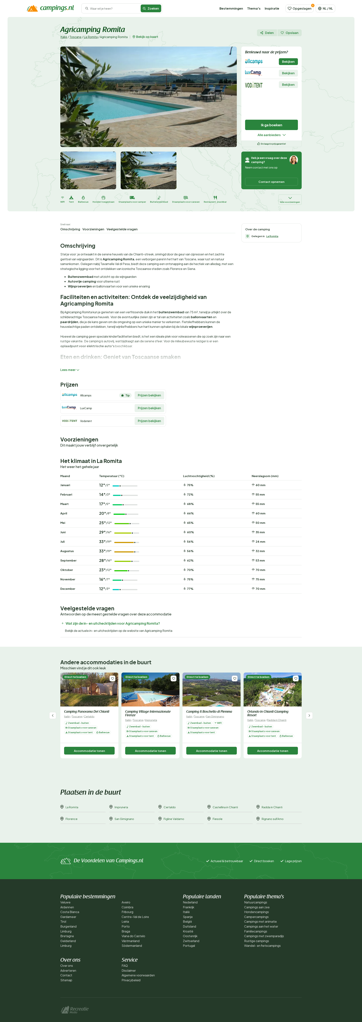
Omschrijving (70, 229)
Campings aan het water (261, 926)
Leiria (125, 921)
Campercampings (256, 917)
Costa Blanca (69, 912)
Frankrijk (188, 907)
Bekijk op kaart (147, 36)
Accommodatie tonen (89, 750)
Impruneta (151, 720)
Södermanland (132, 946)
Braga (126, 931)
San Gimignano (215, 716)
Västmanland (131, 941)
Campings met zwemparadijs (264, 936)
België (187, 921)
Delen (269, 33)
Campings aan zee (257, 907)
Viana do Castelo (133, 936)
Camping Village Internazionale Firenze (148, 713)
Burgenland (68, 926)
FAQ (125, 966)
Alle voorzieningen (290, 202)
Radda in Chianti (276, 720)
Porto (126, 926)
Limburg (65, 931)
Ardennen (67, 907)
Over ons (66, 966)
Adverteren (68, 970)
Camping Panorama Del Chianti (86, 712)
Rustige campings (256, 941)
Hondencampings (256, 912)
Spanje (188, 917)
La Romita (91, 37)
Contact (66, 975)
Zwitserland (191, 941)
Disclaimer (129, 970)
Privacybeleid (131, 980)
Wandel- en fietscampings (262, 946)
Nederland (190, 902)
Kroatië (188, 931)
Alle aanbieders (269, 134)
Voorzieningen (93, 229)
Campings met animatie (260, 921)
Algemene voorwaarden (138, 975)
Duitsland (189, 926)
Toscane (75, 37)
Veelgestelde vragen (122, 229)
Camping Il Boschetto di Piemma (209, 712)
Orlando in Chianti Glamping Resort (267, 713)
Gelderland (68, 941)
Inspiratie (272, 8)
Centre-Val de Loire (135, 917)
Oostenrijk (190, 936)
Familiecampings (255, 931)
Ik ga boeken (271, 125)
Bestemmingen (231, 8)
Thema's (254, 8)
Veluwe (65, 902)
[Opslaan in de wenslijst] (112, 678)
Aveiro (126, 902)
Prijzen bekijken (149, 395)
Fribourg (127, 912)
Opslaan (292, 33)
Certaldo (89, 716)
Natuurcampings (255, 902)
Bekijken (288, 62)
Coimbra (127, 907)
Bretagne (67, 936)
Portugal (189, 946)
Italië (63, 37)
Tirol (63, 921)
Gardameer (68, 917)
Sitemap (66, 980)
